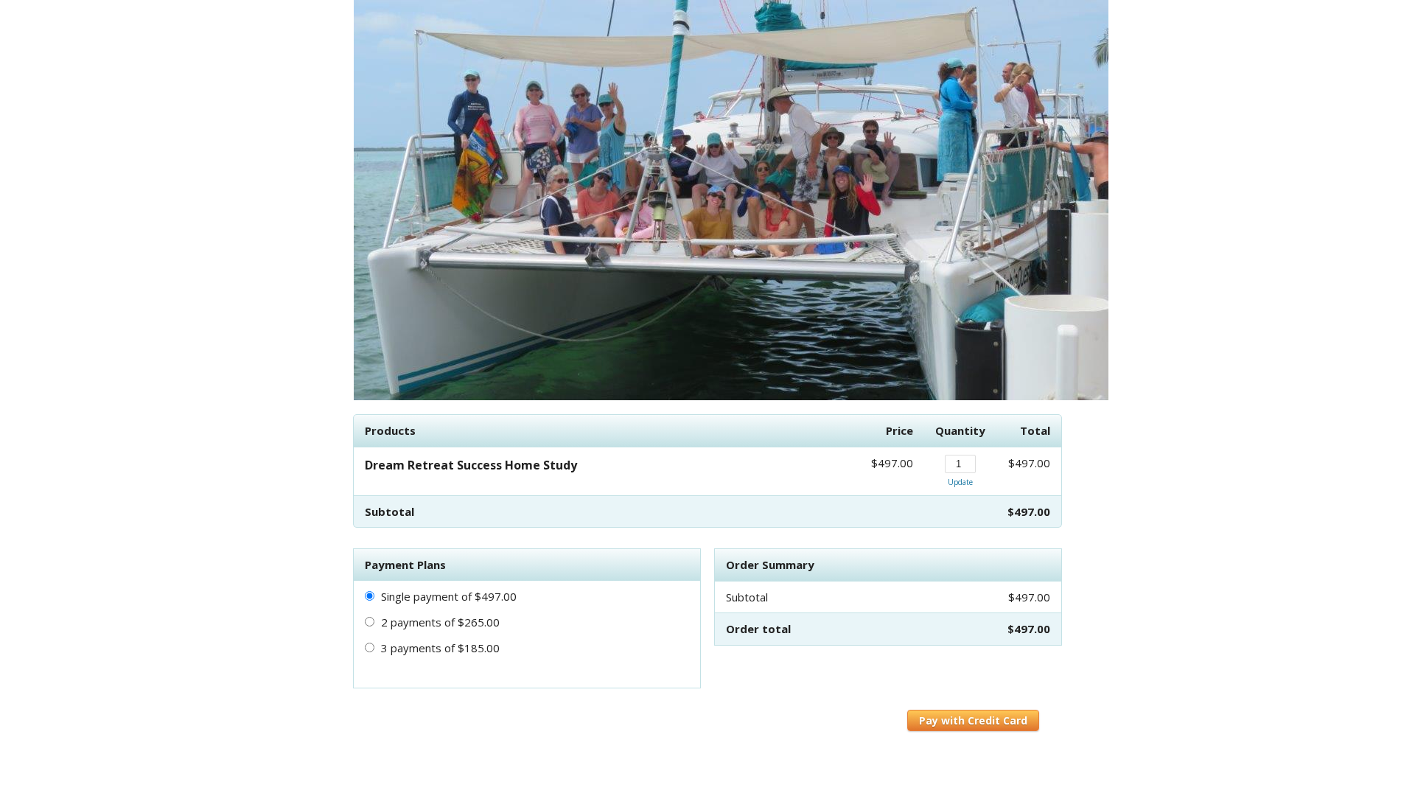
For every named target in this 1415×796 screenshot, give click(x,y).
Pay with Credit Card (973, 720)
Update (960, 482)
